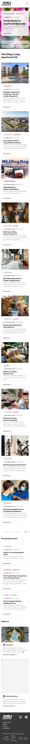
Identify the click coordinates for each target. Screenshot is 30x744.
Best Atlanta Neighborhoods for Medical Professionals (13, 510)
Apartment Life (19, 13)
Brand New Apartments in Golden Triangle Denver (12, 279)
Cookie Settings (25, 738)
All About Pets (16, 569)
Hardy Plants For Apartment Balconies (14, 22)
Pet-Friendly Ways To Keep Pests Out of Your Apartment (15, 577)
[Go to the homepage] (6, 4)
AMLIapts (9, 645)
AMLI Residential (12, 696)
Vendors (5, 724)
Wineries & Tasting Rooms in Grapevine (10, 419)
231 (26, 532)
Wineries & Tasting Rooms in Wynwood (10, 233)
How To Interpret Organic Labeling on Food (12, 602)
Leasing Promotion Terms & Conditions (14, 738)
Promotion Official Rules (9, 181)
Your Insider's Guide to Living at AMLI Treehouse (12, 142)
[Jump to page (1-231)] (21, 531)
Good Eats (15, 225)
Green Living (14, 595)
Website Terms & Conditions (7, 738)
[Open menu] (27, 4)
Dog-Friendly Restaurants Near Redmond (12, 326)
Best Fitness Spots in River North (14, 465)
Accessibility (6, 728)
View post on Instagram (9, 654)
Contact (5, 726)
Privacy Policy (21, 738)
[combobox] (8, 46)
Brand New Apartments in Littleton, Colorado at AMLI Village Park (11, 94)
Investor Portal (7, 722)
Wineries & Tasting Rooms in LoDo (9, 373)
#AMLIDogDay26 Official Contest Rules (11, 188)
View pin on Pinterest (8, 706)
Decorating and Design (9, 13)
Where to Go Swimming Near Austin (13, 553)
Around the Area (7, 134)
